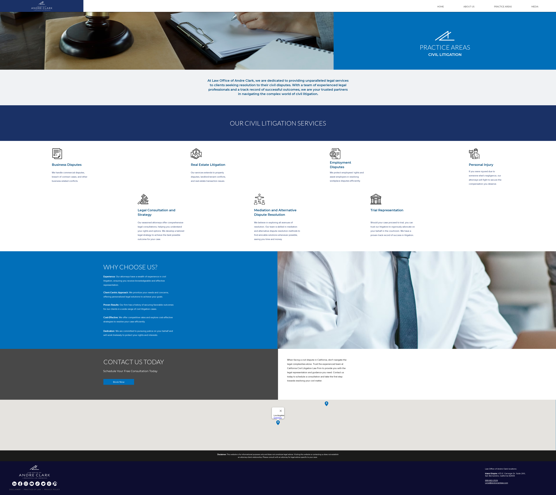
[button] (511, 5)
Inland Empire (491, 473)
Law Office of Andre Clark (496, 469)
